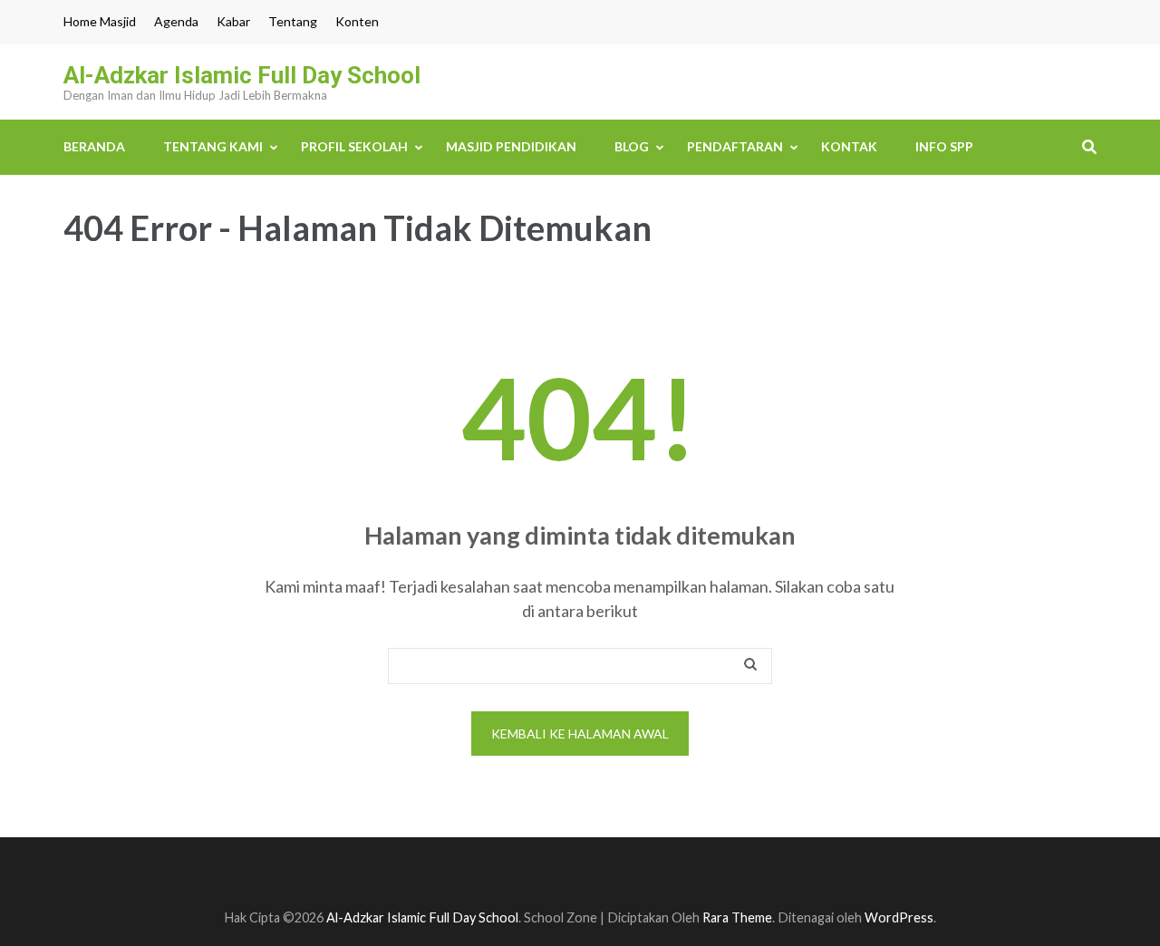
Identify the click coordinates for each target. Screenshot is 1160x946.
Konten (357, 21)
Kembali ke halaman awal (580, 733)
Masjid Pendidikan (511, 146)
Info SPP (944, 146)
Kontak (849, 146)
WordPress (899, 917)
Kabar (233, 21)
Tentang (292, 21)
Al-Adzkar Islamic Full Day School (241, 75)
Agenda (176, 21)
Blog (631, 146)
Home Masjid (99, 21)
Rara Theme (737, 917)
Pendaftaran (735, 146)
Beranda (94, 146)
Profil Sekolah (354, 146)
